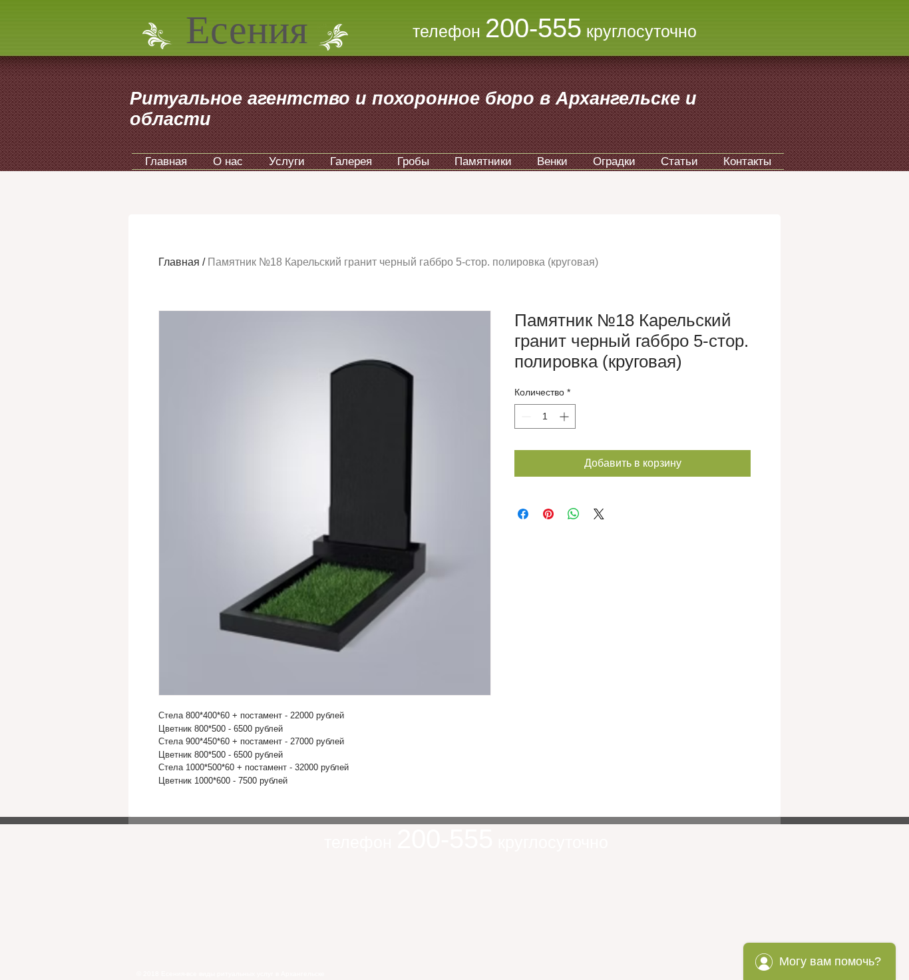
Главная (179, 262)
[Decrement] (524, 416)
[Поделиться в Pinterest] (548, 514)
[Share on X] (599, 514)
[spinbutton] (545, 416)
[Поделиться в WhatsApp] (574, 514)
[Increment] (565, 416)
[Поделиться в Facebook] (523, 514)
